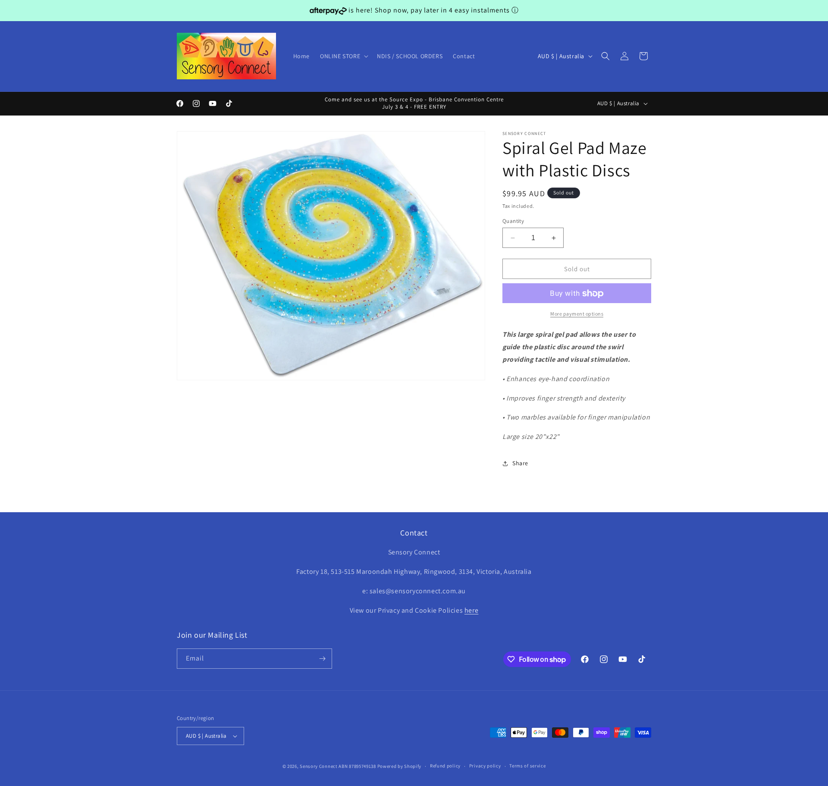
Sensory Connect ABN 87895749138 (338, 766)
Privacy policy (485, 766)
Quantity (513, 221)
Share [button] (520, 463)
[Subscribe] (322, 658)
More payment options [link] (576, 314)
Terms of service (527, 766)
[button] (343, 56)
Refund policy (445, 766)
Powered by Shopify (399, 766)
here (471, 610)
